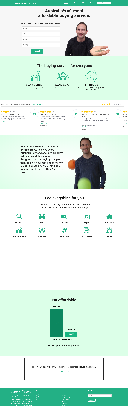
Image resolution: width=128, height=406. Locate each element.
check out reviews (37, 104)
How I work (65, 399)
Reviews (92, 3)
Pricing (84, 3)
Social (64, 396)
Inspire (38, 394)
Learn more (63, 371)
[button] (121, 104)
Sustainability (66, 397)
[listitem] (20, 117)
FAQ (37, 399)
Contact (104, 3)
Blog (37, 396)
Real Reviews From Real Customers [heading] (15, 104)
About (64, 394)
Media (64, 405)
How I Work (75, 3)
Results (38, 397)
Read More (14, 121)
